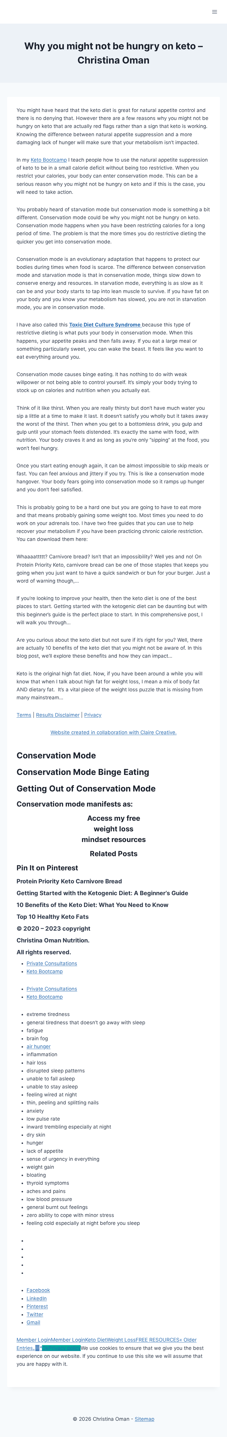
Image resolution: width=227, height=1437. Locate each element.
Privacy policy (64, 1348)
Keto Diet (96, 1340)
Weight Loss (121, 1340)
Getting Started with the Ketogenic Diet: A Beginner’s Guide (102, 893)
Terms (24, 715)
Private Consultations (52, 963)
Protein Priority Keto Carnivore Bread (69, 881)
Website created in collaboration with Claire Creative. (114, 732)
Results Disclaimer (58, 715)
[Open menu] (214, 11)
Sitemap (144, 1419)
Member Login (34, 1340)
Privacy (92, 715)
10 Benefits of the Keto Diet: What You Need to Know (92, 904)
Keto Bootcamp (49, 160)
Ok (45, 1348)
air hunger (39, 1046)
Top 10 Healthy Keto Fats (53, 916)
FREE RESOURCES (157, 1340)
